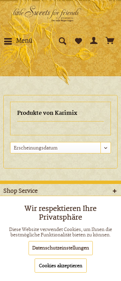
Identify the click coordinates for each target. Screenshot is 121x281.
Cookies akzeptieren (60, 266)
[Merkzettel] (78, 41)
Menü (24, 41)
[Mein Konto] (94, 41)
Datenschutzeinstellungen (60, 248)
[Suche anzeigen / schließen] (62, 41)
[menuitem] (18, 41)
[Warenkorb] (110, 41)
